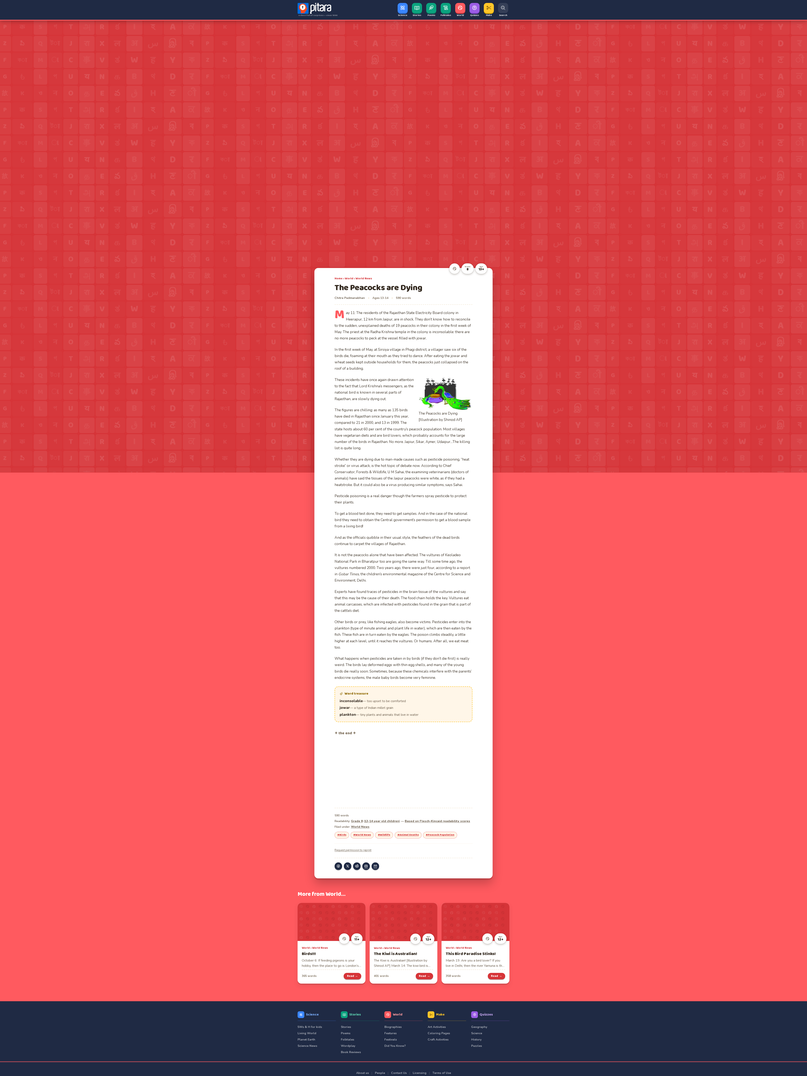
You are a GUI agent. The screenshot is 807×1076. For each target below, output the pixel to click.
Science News (307, 1046)
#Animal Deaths (408, 835)
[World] (454, 268)
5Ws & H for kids (310, 1027)
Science (312, 1014)
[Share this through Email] (375, 866)
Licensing (419, 1073)
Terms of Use (442, 1073)
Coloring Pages (439, 1033)
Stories (355, 1014)
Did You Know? (395, 1046)
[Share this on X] (347, 866)
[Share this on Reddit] (357, 866)
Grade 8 (357, 821)
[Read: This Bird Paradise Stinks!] (475, 922)
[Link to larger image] (445, 393)
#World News (362, 835)
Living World (307, 1033)
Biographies (393, 1027)
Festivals (390, 1040)
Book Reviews (351, 1052)
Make (440, 1014)
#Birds (341, 835)
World (349, 278)
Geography (479, 1027)
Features (390, 1033)
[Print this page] (366, 866)
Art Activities (437, 1027)
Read (352, 976)
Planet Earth (306, 1040)
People (380, 1073)
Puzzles (476, 1046)
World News (364, 278)
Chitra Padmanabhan (350, 298)
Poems (345, 1033)
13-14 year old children (382, 821)
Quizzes (486, 1014)
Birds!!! (309, 953)
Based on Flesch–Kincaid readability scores (437, 821)
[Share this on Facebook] (338, 866)
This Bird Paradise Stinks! (471, 953)
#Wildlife (384, 835)
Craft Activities (438, 1040)
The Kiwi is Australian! (395, 953)
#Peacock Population (440, 835)
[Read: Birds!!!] (331, 922)
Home (339, 278)
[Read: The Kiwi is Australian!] (404, 922)
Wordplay (348, 1046)
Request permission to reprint (353, 850)
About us (362, 1073)
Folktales (347, 1040)
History (476, 1040)
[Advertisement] (403, 771)
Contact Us (399, 1073)
